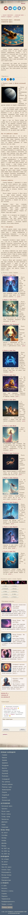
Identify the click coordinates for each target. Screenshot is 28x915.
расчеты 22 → (5, 693)
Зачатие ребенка (7, 784)
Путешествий (6, 800)
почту (7, 714)
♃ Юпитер (14, 591)
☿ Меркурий (5, 588)
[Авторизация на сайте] (24, 8)
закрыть (22, 729)
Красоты (4, 768)
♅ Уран (14, 594)
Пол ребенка (6, 781)
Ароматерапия (6, 789)
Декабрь (4, 843)
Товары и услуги (7, 904)
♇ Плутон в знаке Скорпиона (11, 453)
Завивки (4, 760)
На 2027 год (5, 848)
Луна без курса (6, 867)
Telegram (12, 714)
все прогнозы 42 (5, 697)
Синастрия (5, 827)
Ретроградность (6, 872)
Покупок (4, 792)
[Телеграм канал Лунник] (15, 8)
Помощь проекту (7, 907)
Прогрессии (5, 819)
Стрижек (4, 755)
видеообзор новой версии (10, 708)
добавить (6, 729)
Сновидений (5, 779)
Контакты (4, 888)
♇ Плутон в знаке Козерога (10, 502)
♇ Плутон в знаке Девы (9, 399)
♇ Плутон (14, 596)
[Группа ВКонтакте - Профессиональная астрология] (10, 8)
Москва (23, 3)
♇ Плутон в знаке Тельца (10, 299)
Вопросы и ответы (7, 891)
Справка (4, 893)
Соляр (3, 816)
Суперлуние (5, 877)
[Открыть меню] (2, 2)
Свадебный (5, 795)
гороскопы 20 (4, 695)
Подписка (4, 896)
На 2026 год (5, 851)
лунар (8, 816)
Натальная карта (7, 806)
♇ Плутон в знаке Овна (9, 275)
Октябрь (4, 838)
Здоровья (5, 763)
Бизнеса (4, 797)
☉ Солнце (14, 586)
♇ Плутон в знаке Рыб (9, 551)
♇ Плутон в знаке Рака (9, 350)
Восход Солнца (6, 875)
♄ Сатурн (5, 594)
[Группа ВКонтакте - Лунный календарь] (19, 8)
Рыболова (5, 776)
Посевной (5, 773)
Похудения (5, 765)
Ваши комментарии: (8, 719)
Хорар (3, 824)
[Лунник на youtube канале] (6, 8)
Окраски (4, 757)
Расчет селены (6, 814)
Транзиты (4, 808)
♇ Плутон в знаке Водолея (10, 527)
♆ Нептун (5, 596)
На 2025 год (5, 853)
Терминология (6, 899)
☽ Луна (5, 586)
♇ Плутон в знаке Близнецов (11, 324)
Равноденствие (6, 880)
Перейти (21, 615)
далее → (19, 296)
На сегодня (5, 859)
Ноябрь (4, 840)
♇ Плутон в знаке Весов (9, 425)
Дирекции (4, 822)
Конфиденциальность (8, 901)
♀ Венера (14, 588)
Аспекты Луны (6, 869)
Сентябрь (4, 835)
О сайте (4, 885)
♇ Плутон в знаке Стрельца (10, 477)
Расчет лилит (6, 811)
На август (5, 832)
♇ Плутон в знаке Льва (9, 375)
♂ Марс (5, 591)
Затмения (4, 864)
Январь (4, 846)
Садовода (5, 771)
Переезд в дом (7, 787)
